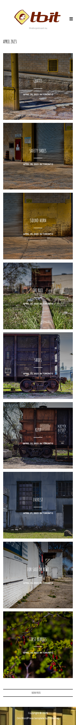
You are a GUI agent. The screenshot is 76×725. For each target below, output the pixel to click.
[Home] (38, 17)
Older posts (36, 692)
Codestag (53, 718)
